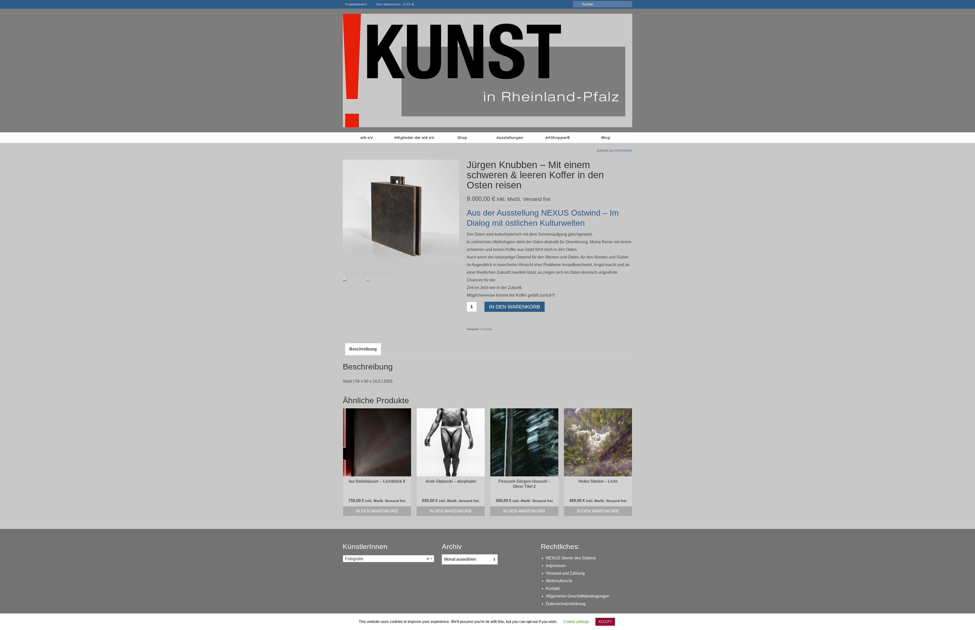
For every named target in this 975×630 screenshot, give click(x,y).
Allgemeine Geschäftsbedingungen (577, 596)
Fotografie (623, 150)
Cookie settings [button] (576, 621)
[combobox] (388, 558)
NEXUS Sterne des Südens (571, 558)
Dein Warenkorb (394, 4)
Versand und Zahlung (565, 573)
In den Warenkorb (514, 307)
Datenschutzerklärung (566, 604)
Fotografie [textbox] (387, 559)
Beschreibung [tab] (363, 349)
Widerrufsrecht (559, 581)
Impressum (556, 565)
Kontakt (553, 588)
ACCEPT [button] (605, 622)
